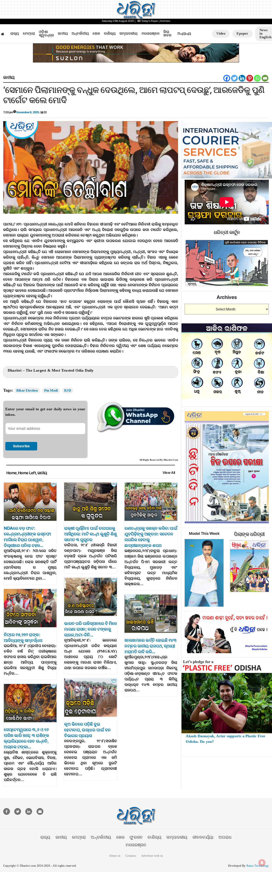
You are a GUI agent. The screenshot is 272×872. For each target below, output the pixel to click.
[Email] (265, 78)
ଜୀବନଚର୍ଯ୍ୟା (203, 837)
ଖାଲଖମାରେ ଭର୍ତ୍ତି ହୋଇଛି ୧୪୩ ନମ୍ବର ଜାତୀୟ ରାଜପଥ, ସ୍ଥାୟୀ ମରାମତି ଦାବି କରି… (150, 646)
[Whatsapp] (257, 78)
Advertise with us (152, 855)
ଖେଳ (96, 33)
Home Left (27, 473)
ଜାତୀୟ (63, 33)
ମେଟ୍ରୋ (29, 33)
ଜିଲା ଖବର (167, 33)
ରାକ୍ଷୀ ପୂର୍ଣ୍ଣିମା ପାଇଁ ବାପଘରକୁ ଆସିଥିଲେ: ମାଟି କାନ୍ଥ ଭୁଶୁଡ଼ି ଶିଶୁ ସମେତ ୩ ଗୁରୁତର (90, 534)
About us (114, 855)
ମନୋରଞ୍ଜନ (151, 33)
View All (169, 473)
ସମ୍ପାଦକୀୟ (128, 33)
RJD (67, 390)
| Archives (164, 21)
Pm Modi (51, 390)
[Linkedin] (242, 78)
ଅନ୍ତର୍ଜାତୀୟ (80, 33)
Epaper (242, 33)
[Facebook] (226, 78)
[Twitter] (234, 78)
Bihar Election (27, 390)
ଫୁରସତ (136, 837)
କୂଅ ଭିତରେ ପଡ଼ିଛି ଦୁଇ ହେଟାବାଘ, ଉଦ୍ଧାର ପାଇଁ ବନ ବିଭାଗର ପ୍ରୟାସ (87, 730)
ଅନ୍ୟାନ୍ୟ (184, 33)
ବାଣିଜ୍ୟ (110, 33)
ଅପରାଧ (225, 837)
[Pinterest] (249, 78)
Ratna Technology (257, 865)
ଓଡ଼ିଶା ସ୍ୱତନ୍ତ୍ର (46, 33)
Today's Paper (149, 21)
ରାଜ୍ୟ (14, 33)
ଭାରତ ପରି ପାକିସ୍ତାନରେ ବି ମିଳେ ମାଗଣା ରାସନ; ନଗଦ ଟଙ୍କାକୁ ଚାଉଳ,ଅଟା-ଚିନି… (90, 629)
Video (220, 33)
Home (11, 473)
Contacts (130, 855)
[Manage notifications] (262, 862)
